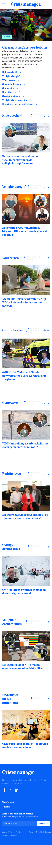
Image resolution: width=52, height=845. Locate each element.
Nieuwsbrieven (19, 780)
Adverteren (33, 780)
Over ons (6, 780)
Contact (44, 780)
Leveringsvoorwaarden (12, 784)
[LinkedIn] (16, 791)
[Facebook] (4, 791)
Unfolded (40, 832)
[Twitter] (10, 791)
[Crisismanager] (26, 5)
